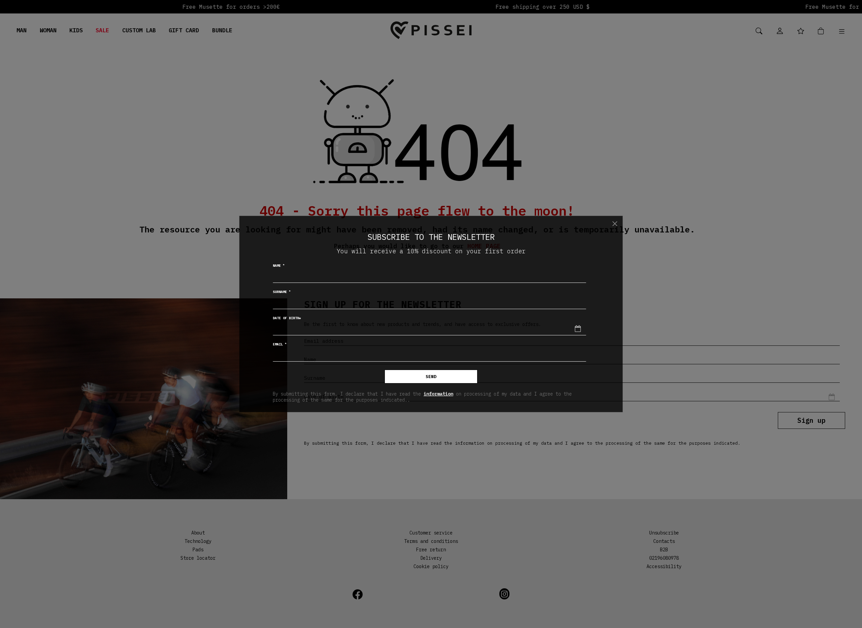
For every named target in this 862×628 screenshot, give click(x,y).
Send (431, 376)
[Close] (615, 224)
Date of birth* (287, 318)
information (438, 394)
